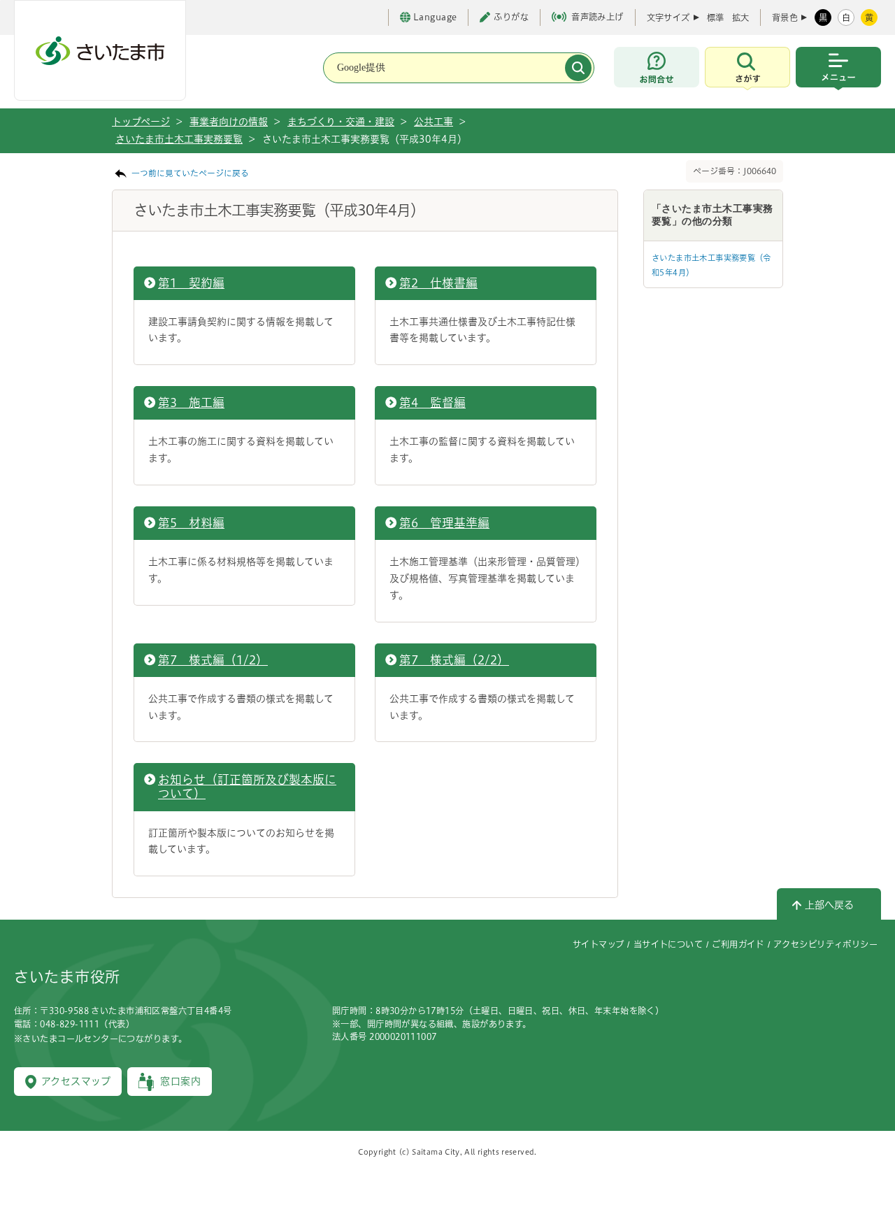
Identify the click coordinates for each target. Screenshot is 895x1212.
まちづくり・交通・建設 (340, 122)
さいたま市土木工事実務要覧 (179, 139)
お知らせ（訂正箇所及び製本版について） (247, 786)
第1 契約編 (191, 283)
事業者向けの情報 (228, 122)
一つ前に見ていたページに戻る (190, 173)
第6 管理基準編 (444, 523)
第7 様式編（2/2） (454, 660)
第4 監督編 (432, 402)
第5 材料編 (191, 523)
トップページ (141, 122)
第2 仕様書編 (438, 283)
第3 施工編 (191, 402)
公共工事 (433, 122)
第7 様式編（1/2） (213, 660)
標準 (715, 17)
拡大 (740, 17)
